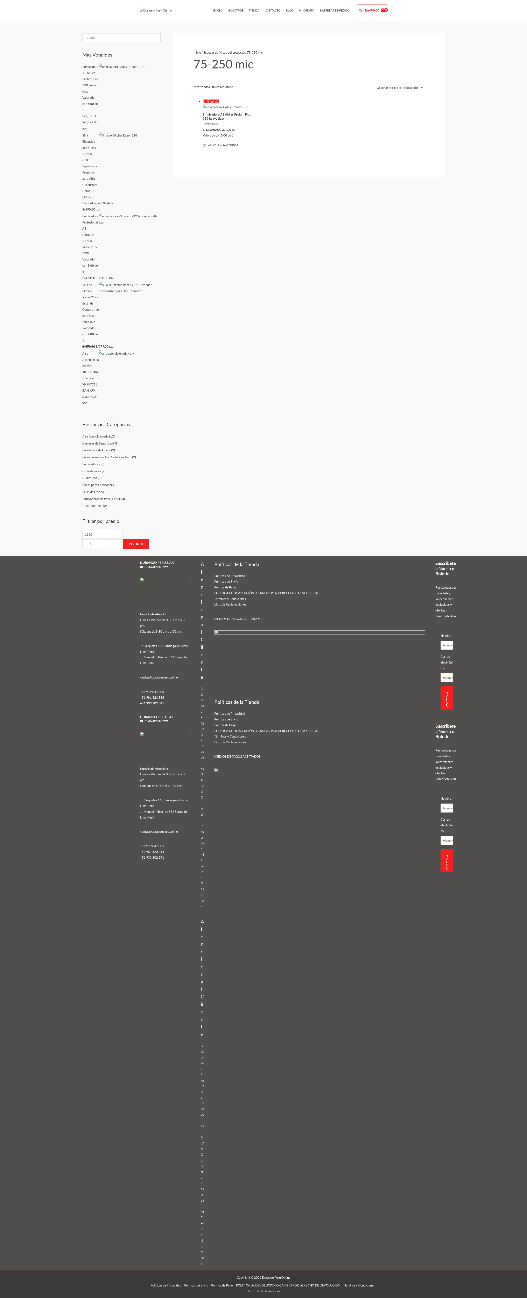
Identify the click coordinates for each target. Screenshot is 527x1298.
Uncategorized (92, 505)
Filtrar (136, 543)
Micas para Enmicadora (98, 485)
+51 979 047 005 (152, 692)
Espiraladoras (91, 471)
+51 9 (144, 703)
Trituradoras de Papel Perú (100, 499)
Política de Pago (225, 587)
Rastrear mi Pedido (335, 10)
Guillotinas (89, 478)
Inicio (217, 10)
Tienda (254, 10)
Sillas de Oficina (93, 492)
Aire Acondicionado (95, 436)
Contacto (272, 10)
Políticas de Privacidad (229, 576)
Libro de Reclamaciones (230, 604)
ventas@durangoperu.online (159, 677)
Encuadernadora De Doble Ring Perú (107, 457)
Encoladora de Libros (96, 450)
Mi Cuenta (306, 10)
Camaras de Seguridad (97, 443)
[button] (220, 145)
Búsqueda (202, 700)
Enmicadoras (91, 464)
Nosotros (235, 10)
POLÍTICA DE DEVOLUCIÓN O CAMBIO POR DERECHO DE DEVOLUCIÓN (266, 593)
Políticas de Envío (226, 581)
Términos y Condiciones (230, 599)
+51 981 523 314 (152, 697)
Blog (289, 10)
